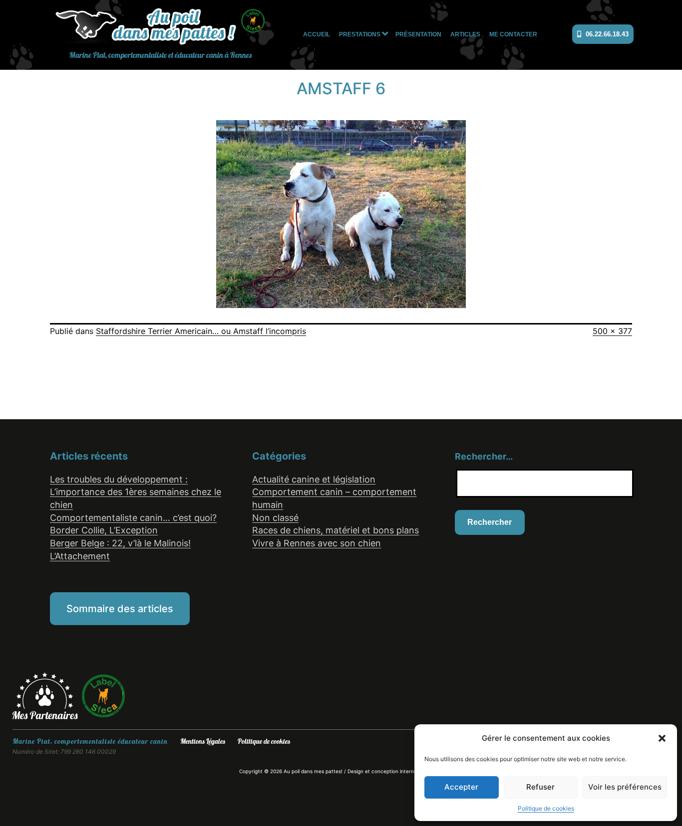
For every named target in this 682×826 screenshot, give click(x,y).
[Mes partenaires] (46, 695)
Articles (465, 34)
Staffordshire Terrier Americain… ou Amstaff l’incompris (201, 331)
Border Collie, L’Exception (104, 530)
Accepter (461, 787)
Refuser (540, 787)
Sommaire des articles (119, 609)
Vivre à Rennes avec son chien (316, 543)
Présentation (418, 34)
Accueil (316, 34)
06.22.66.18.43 (606, 34)
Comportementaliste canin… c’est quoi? (133, 517)
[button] (662, 738)
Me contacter (513, 34)
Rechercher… (484, 456)
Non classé (275, 517)
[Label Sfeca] (103, 695)
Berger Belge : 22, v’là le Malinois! (120, 543)
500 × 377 (612, 331)
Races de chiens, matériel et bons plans (335, 530)
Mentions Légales (202, 741)
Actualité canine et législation (313, 479)
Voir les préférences (625, 787)
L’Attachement (80, 556)
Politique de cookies (546, 808)
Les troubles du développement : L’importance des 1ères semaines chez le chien (135, 492)
